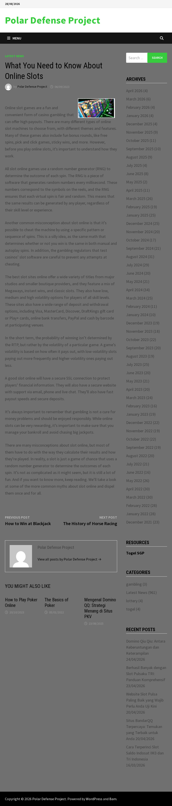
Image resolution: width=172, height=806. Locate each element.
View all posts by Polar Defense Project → (69, 559)
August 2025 (136, 157)
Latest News (14, 56)
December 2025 (139, 123)
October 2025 (137, 140)
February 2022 (138, 505)
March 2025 (135, 198)
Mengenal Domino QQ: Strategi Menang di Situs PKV (100, 608)
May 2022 (134, 480)
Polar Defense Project (52, 20)
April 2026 (134, 90)
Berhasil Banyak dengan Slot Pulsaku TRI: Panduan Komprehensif (146, 673)
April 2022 (134, 488)
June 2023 (134, 372)
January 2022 (137, 513)
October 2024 (137, 240)
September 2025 (139, 148)
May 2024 (134, 281)
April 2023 (134, 389)
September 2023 (139, 347)
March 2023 (135, 397)
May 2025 (134, 182)
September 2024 (139, 248)
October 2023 (137, 339)
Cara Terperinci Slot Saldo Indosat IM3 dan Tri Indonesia (145, 753)
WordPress (94, 799)
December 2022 (139, 422)
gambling (134, 584)
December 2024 (139, 223)
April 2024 (134, 289)
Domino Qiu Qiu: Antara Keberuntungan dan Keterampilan (145, 647)
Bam (112, 799)
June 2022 (134, 472)
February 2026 (138, 107)
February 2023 (138, 405)
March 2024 (135, 298)
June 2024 (134, 273)
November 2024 (139, 231)
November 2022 (139, 430)
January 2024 (137, 314)
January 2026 (137, 115)
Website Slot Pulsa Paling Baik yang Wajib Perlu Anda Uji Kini (144, 700)
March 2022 (135, 497)
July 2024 (134, 264)
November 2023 (139, 331)
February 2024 (138, 306)
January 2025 (137, 215)
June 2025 (134, 173)
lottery (132, 600)
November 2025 (139, 132)
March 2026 (135, 99)
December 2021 (139, 522)
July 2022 (134, 464)
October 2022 (137, 439)
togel (130, 609)
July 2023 (134, 364)
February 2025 (138, 206)
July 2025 (134, 165)
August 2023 (136, 356)
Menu (17, 38)
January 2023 (137, 414)
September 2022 (139, 447)
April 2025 (134, 190)
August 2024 (136, 256)
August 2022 (136, 455)
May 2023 (134, 381)
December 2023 (139, 323)
